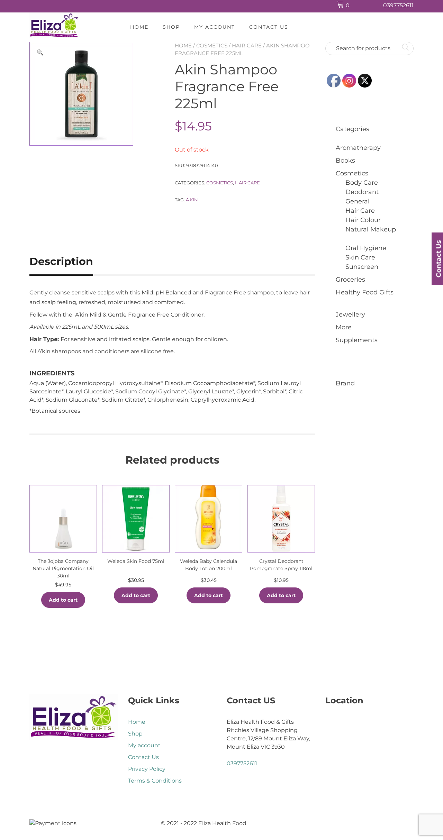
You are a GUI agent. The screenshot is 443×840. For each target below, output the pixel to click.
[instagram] (374, 6)
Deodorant (362, 192)
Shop (171, 27)
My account (214, 27)
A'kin (192, 199)
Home (139, 27)
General (357, 201)
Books (345, 160)
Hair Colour (363, 220)
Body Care (361, 182)
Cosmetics (211, 45)
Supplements (357, 340)
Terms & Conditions (155, 780)
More (344, 327)
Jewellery (350, 314)
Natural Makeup (370, 229)
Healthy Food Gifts (365, 292)
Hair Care (247, 45)
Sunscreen (361, 267)
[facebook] (361, 6)
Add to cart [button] (63, 600)
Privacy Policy (146, 769)
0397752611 (398, 5)
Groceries (350, 279)
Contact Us (268, 27)
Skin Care (360, 257)
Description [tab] (61, 261)
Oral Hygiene (365, 248)
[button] (40, 52)
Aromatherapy (358, 148)
